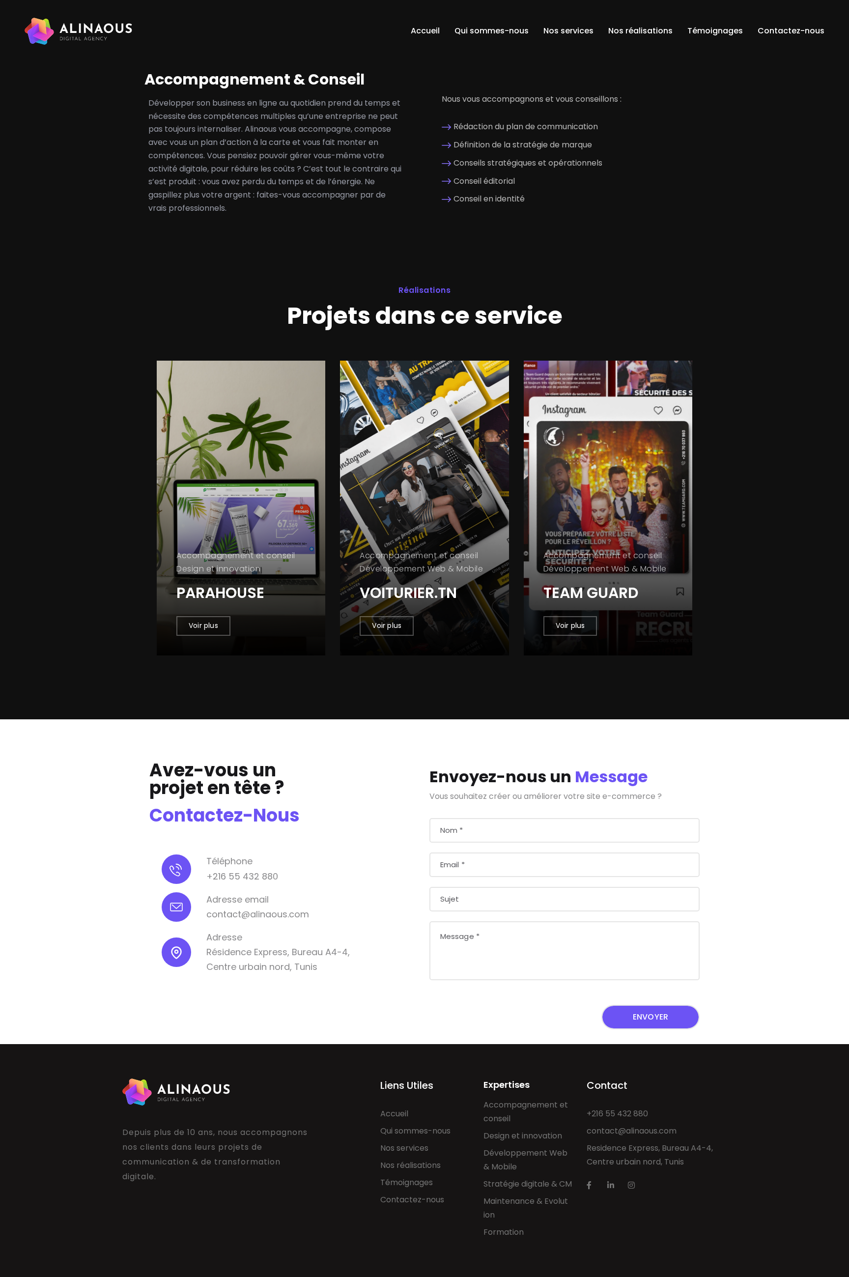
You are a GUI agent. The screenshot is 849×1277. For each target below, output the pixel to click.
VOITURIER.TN (408, 592)
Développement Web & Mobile (525, 1159)
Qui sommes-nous (491, 30)
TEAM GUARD (590, 592)
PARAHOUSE (220, 592)
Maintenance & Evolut (525, 1201)
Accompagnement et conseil (525, 1111)
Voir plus (203, 625)
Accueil (425, 30)
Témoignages (715, 30)
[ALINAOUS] (79, 31)
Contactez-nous (791, 30)
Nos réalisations (640, 30)
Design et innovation (522, 1135)
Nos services (568, 30)
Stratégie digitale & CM (527, 1184)
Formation (503, 1232)
